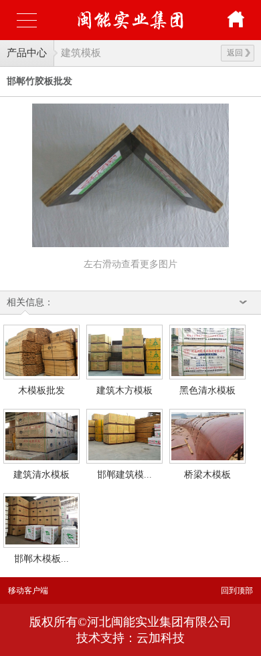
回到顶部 (237, 590)
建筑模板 (81, 52)
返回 (235, 52)
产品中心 (27, 52)
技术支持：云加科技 (130, 638)
